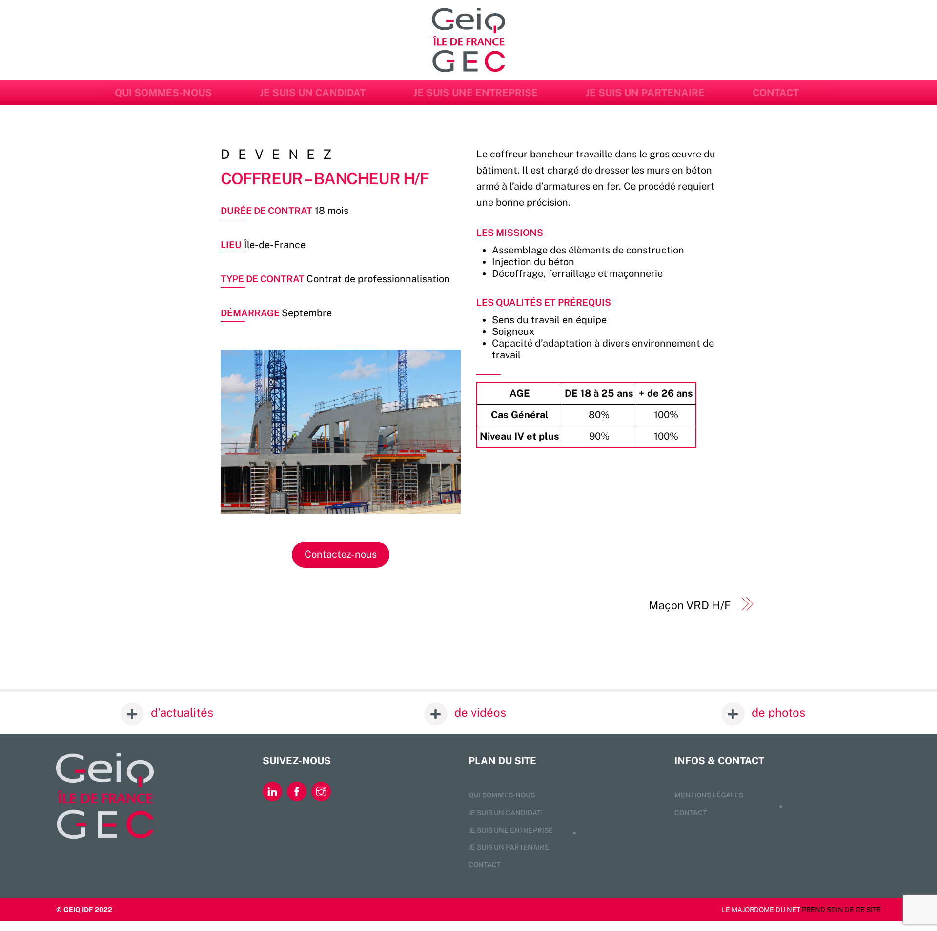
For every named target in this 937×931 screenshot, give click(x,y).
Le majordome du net (761, 909)
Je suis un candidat (313, 92)
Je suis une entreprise (475, 92)
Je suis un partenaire (645, 92)
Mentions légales (708, 795)
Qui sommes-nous (163, 92)
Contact (776, 92)
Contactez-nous (341, 554)
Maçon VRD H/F (690, 605)
